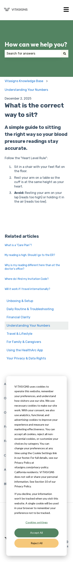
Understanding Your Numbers (26, 90)
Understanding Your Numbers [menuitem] (28, 325)
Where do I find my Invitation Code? (27, 279)
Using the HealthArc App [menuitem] (25, 350)
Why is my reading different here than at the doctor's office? (32, 267)
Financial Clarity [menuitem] (18, 317)
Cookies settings (37, 522)
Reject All (36, 543)
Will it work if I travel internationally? (27, 289)
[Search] (64, 53)
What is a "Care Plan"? (18, 245)
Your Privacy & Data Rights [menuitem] (26, 358)
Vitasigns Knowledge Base (24, 81)
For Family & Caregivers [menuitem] (24, 342)
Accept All (36, 532)
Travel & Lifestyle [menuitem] (19, 334)
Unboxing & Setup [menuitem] (20, 301)
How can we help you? (36, 44)
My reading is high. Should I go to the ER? (30, 255)
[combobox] (33, 53)
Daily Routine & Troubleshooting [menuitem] (30, 309)
